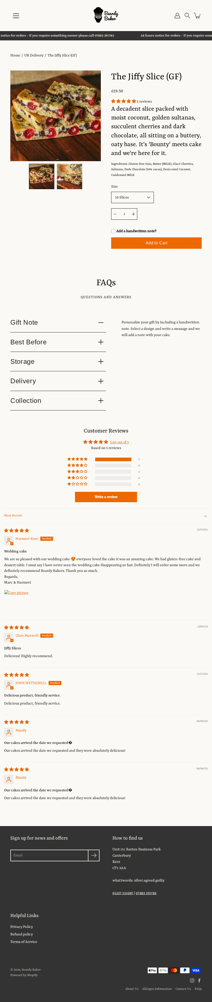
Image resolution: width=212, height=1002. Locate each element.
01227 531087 (123, 893)
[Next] (95, 116)
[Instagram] (192, 980)
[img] (16, 531)
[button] (187, 15)
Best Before (28, 342)
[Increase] (133, 214)
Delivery (23, 381)
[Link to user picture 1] (16, 602)
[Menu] (16, 15)
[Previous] (15, 116)
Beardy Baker (31, 970)
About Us (131, 989)
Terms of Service (23, 942)
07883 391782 (146, 893)
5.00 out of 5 (119, 442)
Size (114, 186)
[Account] (177, 15)
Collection (25, 400)
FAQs (198, 989)
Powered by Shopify (23, 975)
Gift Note (24, 322)
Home (15, 55)
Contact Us (183, 989)
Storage (22, 361)
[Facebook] (199, 980)
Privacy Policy (21, 927)
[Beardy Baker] (106, 16)
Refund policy (21, 934)
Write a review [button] (106, 497)
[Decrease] (115, 214)
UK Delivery (33, 55)
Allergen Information (157, 989)
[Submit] (94, 855)
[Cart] (197, 15)
